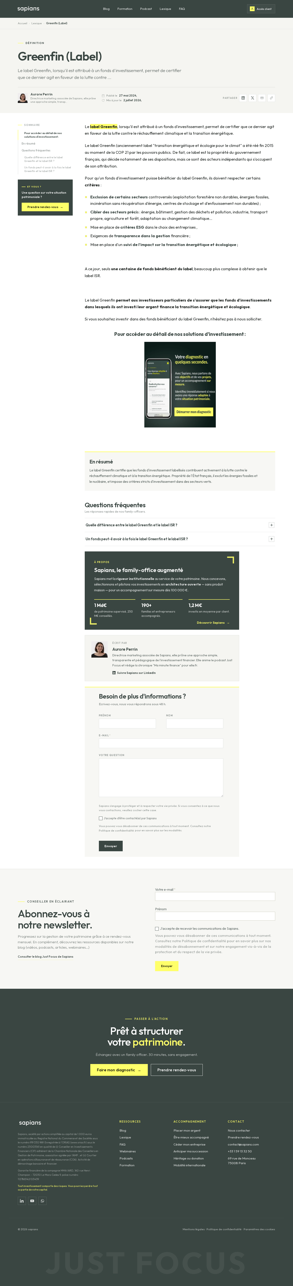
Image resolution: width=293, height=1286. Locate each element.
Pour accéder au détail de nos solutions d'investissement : (43, 134)
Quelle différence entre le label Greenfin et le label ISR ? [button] (131, 525)
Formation (124, 9)
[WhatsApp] (42, 1201)
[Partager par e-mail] (262, 98)
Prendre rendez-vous (45, 207)
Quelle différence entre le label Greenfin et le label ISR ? (43, 158)
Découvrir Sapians (213, 622)
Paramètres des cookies (259, 1229)
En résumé (28, 143)
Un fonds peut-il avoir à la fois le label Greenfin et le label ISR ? (47, 169)
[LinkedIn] (22, 1201)
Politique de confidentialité (116, 830)
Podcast (146, 9)
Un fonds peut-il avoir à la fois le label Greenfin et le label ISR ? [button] (137, 539)
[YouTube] (32, 1201)
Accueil (22, 23)
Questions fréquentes (36, 150)
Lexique (165, 9)
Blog (106, 9)
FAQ (182, 9)
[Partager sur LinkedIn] (243, 98)
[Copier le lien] (271, 98)
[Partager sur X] (252, 98)
